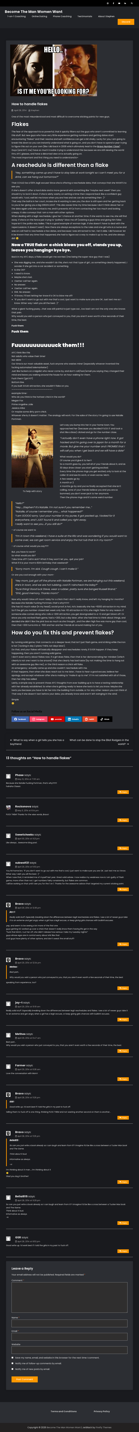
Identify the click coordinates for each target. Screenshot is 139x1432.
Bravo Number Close (108, 146)
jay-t (12, 911)
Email (15, 1331)
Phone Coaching (62, 16)
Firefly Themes (103, 1427)
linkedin (75, 719)
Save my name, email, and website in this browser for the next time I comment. (57, 1357)
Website (16, 1344)
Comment (18, 1280)
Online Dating (39, 16)
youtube (58, 719)
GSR (11, 1101)
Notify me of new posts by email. (32, 1369)
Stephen (35, 110)
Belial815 (14, 1140)
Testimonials (85, 16)
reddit (91, 719)
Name (16, 1317)
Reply (124, 792)
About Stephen (106, 16)
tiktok (106, 719)
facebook (22, 719)
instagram (40, 719)
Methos (13, 966)
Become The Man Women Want (33, 11)
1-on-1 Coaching (16, 16)
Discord (126, 21)
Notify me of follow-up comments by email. (38, 1363)
